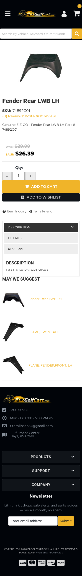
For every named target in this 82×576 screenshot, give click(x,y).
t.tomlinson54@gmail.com (31, 425)
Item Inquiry (16, 211)
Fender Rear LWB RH (45, 299)
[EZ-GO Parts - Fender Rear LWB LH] (41, 66)
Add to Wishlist (44, 197)
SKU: (6, 110)
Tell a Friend (42, 211)
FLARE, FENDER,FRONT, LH (50, 365)
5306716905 (19, 410)
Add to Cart (44, 186)
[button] (41, 33)
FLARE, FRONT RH (43, 332)
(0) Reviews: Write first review (29, 116)
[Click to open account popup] (64, 13)
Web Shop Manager (49, 552)
